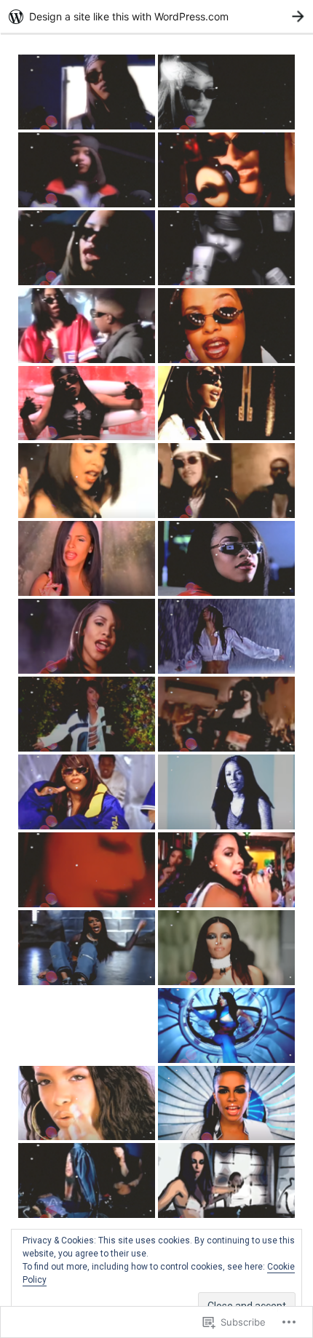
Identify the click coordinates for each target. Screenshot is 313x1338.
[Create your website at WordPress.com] (156, 16)
